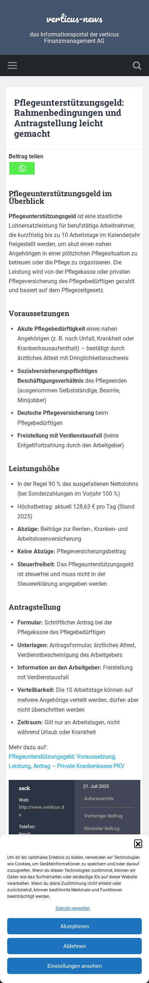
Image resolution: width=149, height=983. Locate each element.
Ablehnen (74, 946)
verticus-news (74, 18)
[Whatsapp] (22, 168)
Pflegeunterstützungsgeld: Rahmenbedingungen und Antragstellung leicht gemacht (69, 118)
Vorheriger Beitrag (103, 816)
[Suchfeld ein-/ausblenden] (137, 65)
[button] (138, 843)
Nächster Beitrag (101, 828)
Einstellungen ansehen (74, 966)
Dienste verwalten (73, 908)
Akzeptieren (74, 926)
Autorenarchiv (99, 798)
